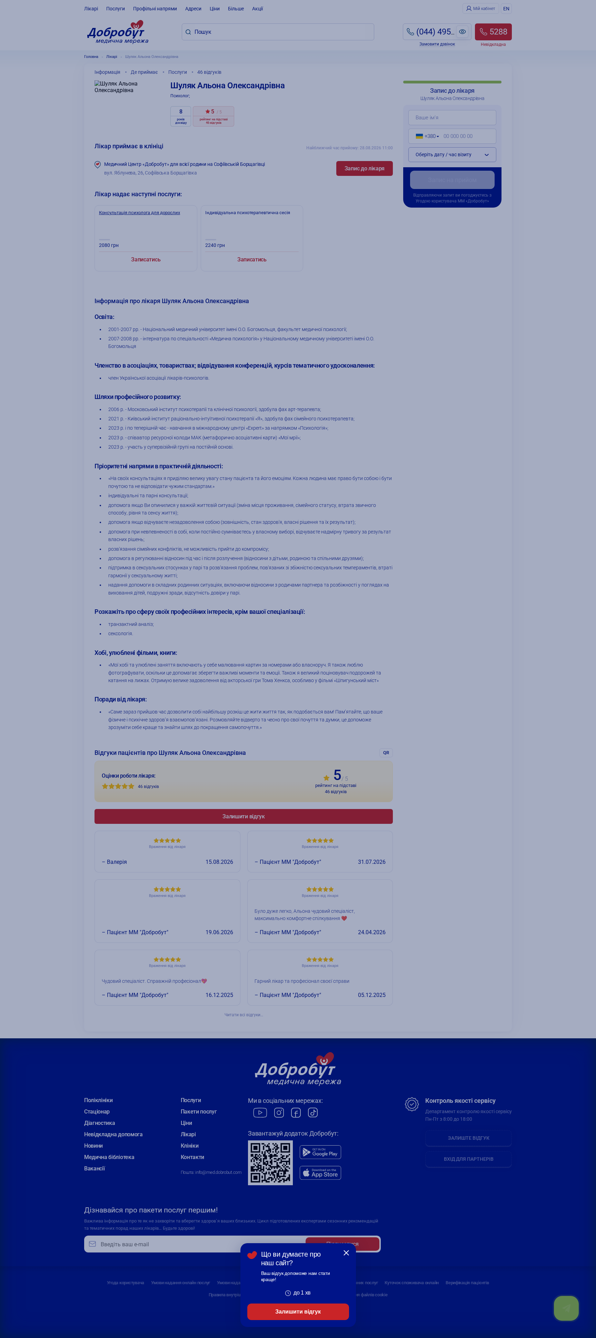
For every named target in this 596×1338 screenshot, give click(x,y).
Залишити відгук (298, 1312)
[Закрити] (346, 1253)
